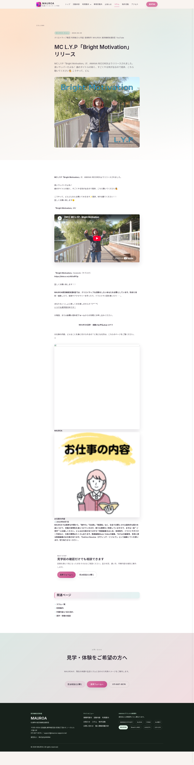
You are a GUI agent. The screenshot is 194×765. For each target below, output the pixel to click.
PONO (149, 722)
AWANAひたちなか (126, 722)
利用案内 (85, 4)
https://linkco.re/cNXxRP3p (66, 276)
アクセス (134, 4)
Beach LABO (135, 727)
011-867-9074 (119, 684)
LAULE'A (147, 727)
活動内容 (76, 4)
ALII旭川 (158, 722)
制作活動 (125, 4)
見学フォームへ (66, 575)
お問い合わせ (88, 726)
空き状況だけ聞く (86, 575)
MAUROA (39, 718)
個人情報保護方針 (102, 726)
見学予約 (152, 4)
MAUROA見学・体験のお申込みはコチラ (96, 325)
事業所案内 (98, 4)
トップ (67, 4)
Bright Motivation (71, 177)
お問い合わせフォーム (76, 315)
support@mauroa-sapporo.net (55, 733)
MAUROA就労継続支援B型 (65, 292)
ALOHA (139, 722)
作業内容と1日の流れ (64, 612)
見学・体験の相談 (63, 616)
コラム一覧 (60, 604)
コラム (116, 4)
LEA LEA (158, 727)
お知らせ (108, 4)
